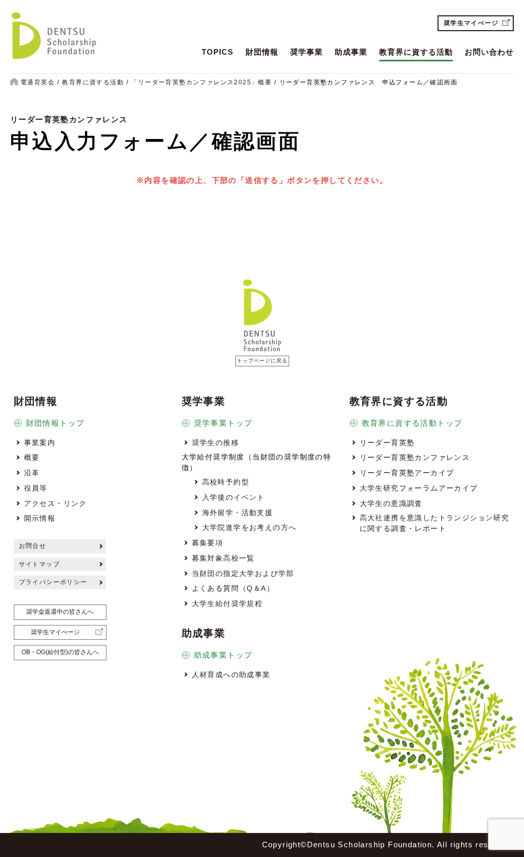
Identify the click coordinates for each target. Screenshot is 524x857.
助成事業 (351, 52)
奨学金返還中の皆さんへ (60, 611)
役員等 (36, 488)
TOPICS (217, 52)
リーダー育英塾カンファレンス (415, 457)
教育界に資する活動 (416, 52)
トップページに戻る (262, 360)
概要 (32, 457)
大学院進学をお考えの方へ (249, 527)
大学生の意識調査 (391, 503)
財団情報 (262, 52)
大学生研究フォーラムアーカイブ (419, 488)
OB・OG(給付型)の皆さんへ (60, 652)
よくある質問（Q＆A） (233, 588)
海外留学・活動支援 (237, 512)
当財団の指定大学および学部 (243, 573)
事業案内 (40, 442)
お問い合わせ (489, 52)
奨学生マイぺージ (471, 23)
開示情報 (40, 518)
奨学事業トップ (223, 423)
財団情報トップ (55, 423)
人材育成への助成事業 (231, 674)
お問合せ (33, 545)
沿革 (32, 473)
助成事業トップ (223, 655)
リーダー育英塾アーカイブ (407, 473)
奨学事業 (306, 52)
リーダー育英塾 (387, 442)
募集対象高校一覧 (223, 558)
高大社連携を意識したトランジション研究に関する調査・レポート (435, 523)
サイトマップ (39, 564)
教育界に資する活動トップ (412, 423)
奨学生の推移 (215, 442)
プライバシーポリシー (53, 582)
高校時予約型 (225, 482)
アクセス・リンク (55, 503)
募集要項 (208, 543)
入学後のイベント (233, 497)
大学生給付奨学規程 (227, 603)
